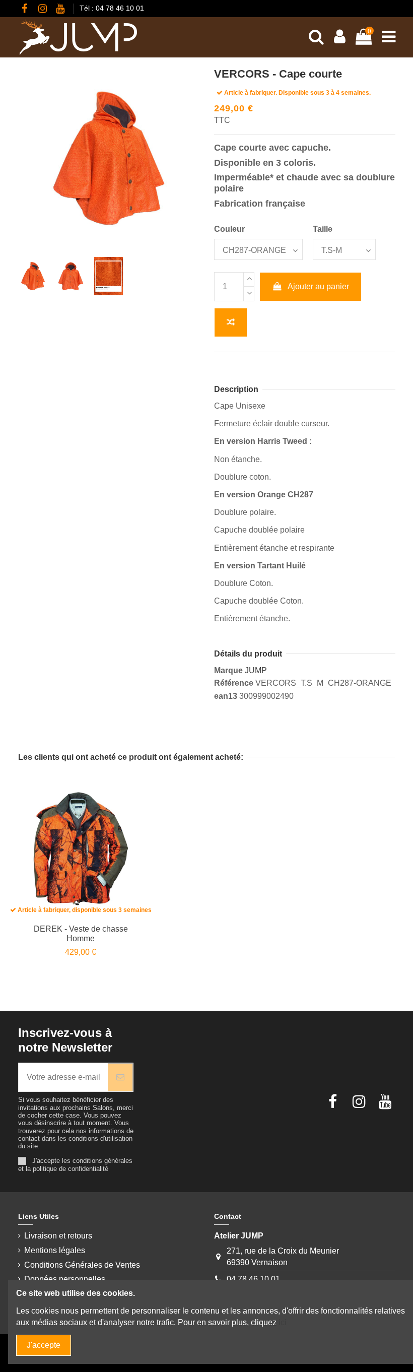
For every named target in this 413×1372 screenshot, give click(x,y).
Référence (233, 683)
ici (283, 1322)
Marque (228, 670)
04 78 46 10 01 (253, 1279)
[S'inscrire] (120, 1077)
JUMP (256, 670)
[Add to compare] (230, 322)
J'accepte (43, 1345)
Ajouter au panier (318, 286)
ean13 (225, 696)
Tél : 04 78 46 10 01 (112, 8)
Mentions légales (54, 1250)
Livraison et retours (58, 1235)
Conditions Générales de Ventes (82, 1265)
